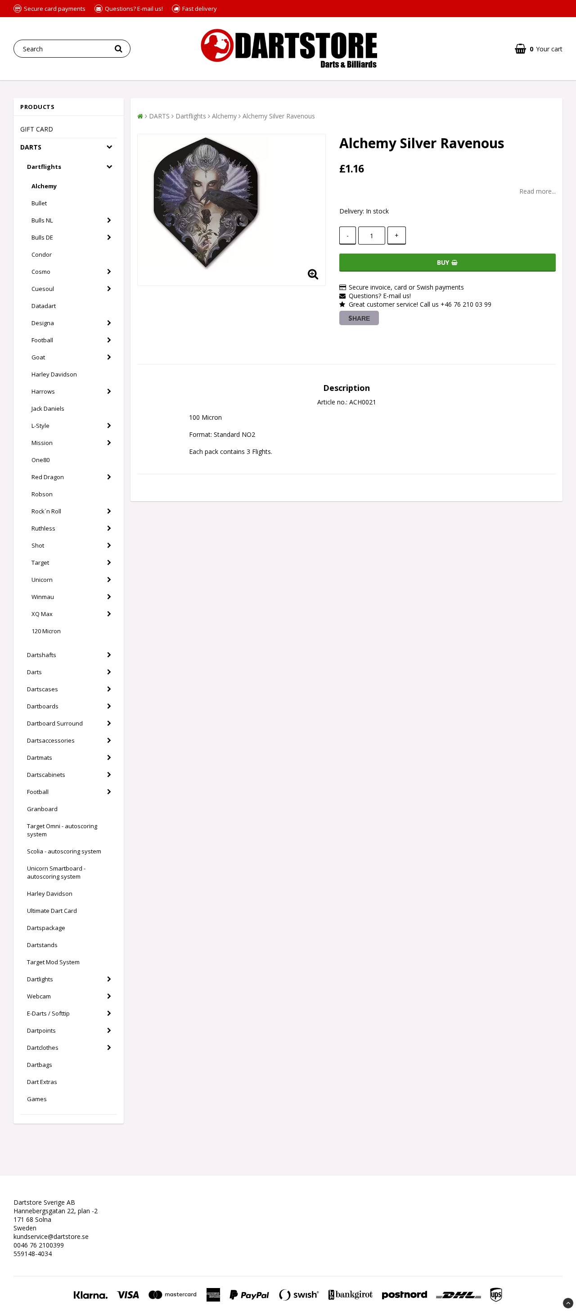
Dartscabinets (46, 775)
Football (42, 340)
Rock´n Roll (46, 511)
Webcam (39, 996)
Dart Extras (42, 1082)
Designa (43, 323)
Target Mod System (53, 962)
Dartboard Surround (55, 723)
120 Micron (46, 631)
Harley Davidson (54, 374)
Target (40, 562)
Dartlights (40, 979)
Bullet (39, 203)
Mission (42, 443)
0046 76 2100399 (39, 1245)
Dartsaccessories (51, 740)
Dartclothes (42, 1047)
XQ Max (42, 614)
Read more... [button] (537, 191)
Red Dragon (48, 477)
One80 (41, 460)
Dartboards (42, 706)
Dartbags (39, 1065)
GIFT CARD (36, 129)
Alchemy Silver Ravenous (279, 116)
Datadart (44, 306)
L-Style (41, 426)
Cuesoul (43, 289)
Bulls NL (42, 220)
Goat (38, 357)
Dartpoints (41, 1030)
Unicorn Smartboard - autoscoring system (56, 872)
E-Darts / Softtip (48, 1013)
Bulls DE (42, 237)
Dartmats (39, 757)
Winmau (43, 597)
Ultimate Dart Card (52, 911)
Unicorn (42, 580)
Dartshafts (41, 655)
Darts (34, 672)
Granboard (42, 809)
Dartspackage (46, 928)
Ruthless (43, 528)
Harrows (43, 391)
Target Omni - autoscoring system (62, 830)
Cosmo (41, 272)
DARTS (30, 147)
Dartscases (42, 689)
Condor (42, 254)
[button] (538, 49)
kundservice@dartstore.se (51, 1236)
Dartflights (44, 167)
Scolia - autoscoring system (64, 851)
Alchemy (44, 186)
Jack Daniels (48, 408)
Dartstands (42, 945)
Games (37, 1099)
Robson (42, 494)
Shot (38, 545)
